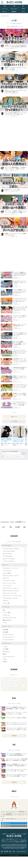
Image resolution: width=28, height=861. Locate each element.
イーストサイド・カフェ (14, 580)
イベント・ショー (14, 626)
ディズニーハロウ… (18, 456)
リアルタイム (4, 8)
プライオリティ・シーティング (14, 568)
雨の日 (14, 654)
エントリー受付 (14, 612)
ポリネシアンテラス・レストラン (14, 575)
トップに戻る (14, 421)
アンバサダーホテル (14, 556)
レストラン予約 (14, 573)
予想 (14, 6)
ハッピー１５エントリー (14, 656)
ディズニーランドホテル (14, 551)
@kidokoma (7, 823)
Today (4, 6)
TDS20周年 (14, 629)
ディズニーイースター (14, 634)
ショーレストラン (14, 570)
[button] (2, 2)
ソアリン (14, 622)
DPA (14, 610)
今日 (3, 527)
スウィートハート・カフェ (14, 583)
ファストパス (14, 615)
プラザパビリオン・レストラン (14, 598)
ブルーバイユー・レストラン (14, 593)
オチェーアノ (14, 578)
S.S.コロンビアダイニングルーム (14, 590)
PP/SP (23, 8)
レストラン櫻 (14, 603)
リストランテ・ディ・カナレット (14, 588)
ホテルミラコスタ (14, 553)
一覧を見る (14, 735)
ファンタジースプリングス (14, 617)
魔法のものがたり (14, 620)
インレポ (14, 646)
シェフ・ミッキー (14, 585)
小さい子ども (14, 651)
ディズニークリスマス (14, 639)
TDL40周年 (14, 632)
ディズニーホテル (14, 545)
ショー (4, 679)
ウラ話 (14, 659)
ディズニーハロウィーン (14, 637)
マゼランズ (14, 600)
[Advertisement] (14, 134)
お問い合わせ (7, 826)
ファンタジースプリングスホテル (14, 548)
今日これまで (14, 8)
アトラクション (8, 456)
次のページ (14, 416)
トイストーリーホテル (14, 561)
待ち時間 (17, 527)
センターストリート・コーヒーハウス (14, 595)
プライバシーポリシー (21, 851)
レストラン (14, 565)
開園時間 (14, 11)
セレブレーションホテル (14, 558)
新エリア (4, 11)
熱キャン (21, 685)
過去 (23, 6)
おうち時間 (14, 649)
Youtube (14, 661)
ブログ (23, 11)
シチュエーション (6, 643)
